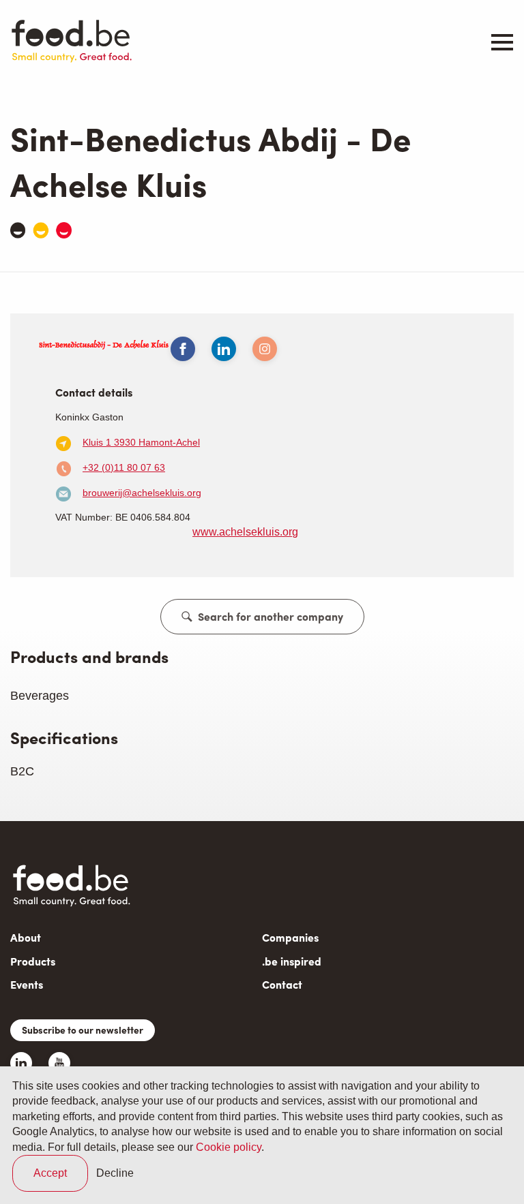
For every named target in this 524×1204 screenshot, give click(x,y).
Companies (290, 937)
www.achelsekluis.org (245, 532)
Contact (282, 984)
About (25, 937)
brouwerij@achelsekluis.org (142, 492)
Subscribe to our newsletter (82, 1029)
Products (32, 961)
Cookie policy (228, 1147)
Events (26, 984)
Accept (50, 1173)
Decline (115, 1173)
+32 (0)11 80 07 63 (124, 467)
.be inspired (291, 961)
